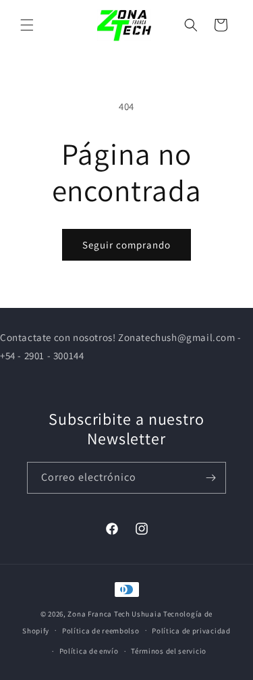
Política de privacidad (191, 630)
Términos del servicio (168, 651)
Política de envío (89, 651)
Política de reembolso (101, 630)
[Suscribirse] (210, 478)
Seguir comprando (126, 244)
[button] (27, 25)
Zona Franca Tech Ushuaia (114, 614)
